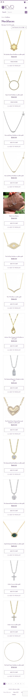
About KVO (15, 692)
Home (3, 17)
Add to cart (14, 142)
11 (20, 683)
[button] (26, 12)
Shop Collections (7, 692)
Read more (14, 61)
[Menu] (26, 8)
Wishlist (14, 694)
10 (18, 683)
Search (4, 12)
